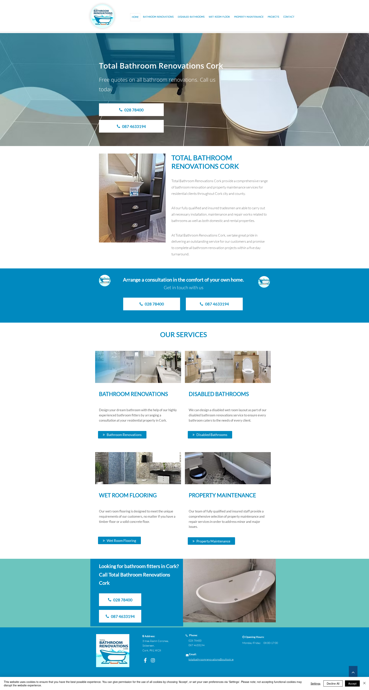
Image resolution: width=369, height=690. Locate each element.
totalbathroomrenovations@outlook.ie (211, 659)
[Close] (364, 683)
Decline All (333, 683)
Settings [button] (315, 683)
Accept (352, 683)
